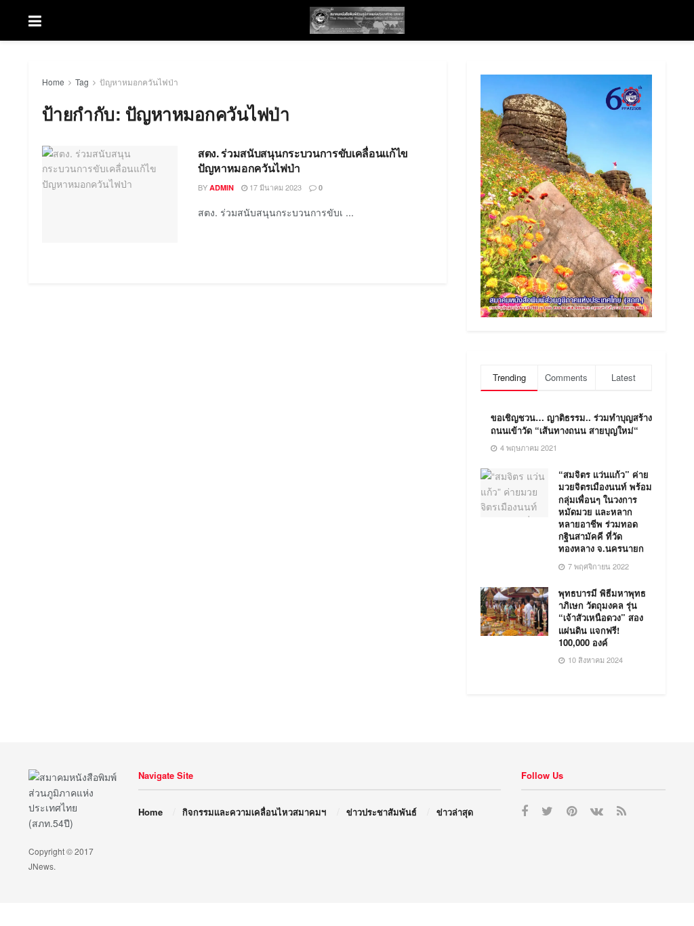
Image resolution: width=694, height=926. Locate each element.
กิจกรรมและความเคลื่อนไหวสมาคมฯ (254, 811)
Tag (82, 81)
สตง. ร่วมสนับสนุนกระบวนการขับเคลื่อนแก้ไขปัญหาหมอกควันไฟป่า (303, 160)
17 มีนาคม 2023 (274, 187)
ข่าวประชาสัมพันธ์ (381, 811)
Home (53, 81)
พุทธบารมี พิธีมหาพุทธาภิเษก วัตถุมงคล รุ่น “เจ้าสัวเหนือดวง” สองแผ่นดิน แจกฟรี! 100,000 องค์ (602, 617)
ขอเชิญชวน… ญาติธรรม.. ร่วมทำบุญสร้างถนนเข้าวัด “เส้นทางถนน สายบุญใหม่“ (571, 423)
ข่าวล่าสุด (454, 811)
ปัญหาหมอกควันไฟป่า (139, 81)
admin (221, 187)
